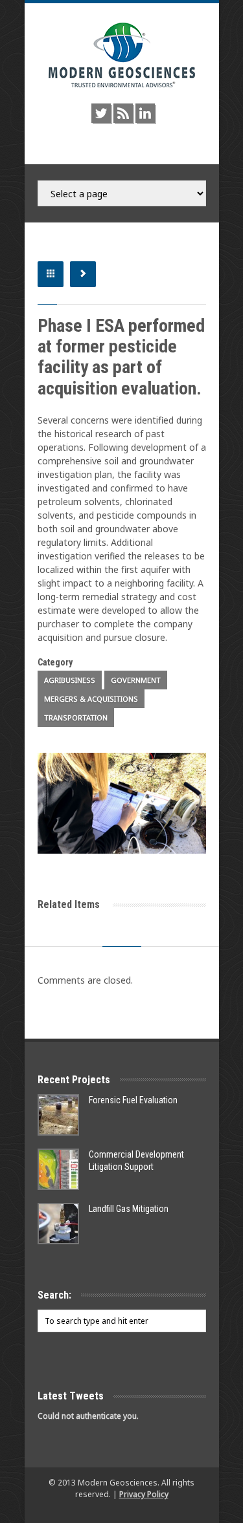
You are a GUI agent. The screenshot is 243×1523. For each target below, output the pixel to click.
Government (136, 680)
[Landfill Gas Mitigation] (58, 1223)
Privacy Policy (143, 1494)
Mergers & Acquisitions (91, 699)
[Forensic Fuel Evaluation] (58, 1115)
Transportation (76, 717)
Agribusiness (69, 680)
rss (123, 113)
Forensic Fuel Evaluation (133, 1100)
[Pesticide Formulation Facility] (122, 803)
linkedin (145, 113)
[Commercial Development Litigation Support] (58, 1169)
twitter (101, 113)
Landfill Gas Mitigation (128, 1209)
